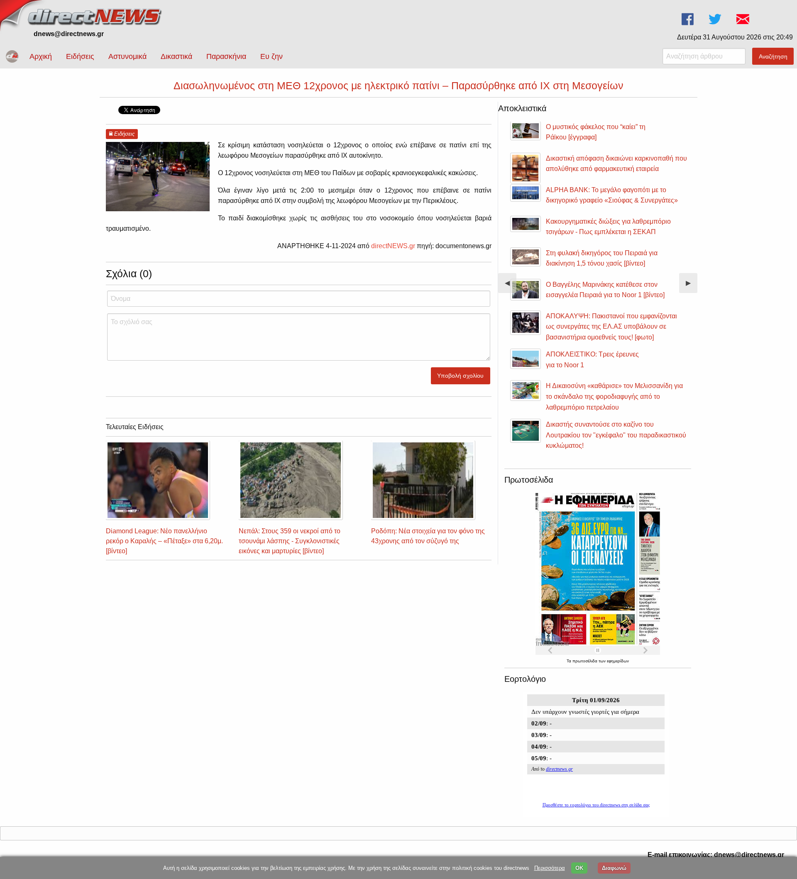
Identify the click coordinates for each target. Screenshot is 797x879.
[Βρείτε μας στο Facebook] (688, 19)
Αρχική (40, 56)
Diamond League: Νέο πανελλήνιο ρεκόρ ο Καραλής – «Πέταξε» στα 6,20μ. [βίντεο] (164, 540)
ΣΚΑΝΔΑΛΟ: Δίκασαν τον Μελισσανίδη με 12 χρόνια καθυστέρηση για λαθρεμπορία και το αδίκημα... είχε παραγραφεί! (648, 239)
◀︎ (510, 286)
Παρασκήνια (226, 56)
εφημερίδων (618, 661)
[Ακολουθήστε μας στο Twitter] (716, 19)
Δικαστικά (176, 56)
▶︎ (691, 286)
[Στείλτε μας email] (744, 19)
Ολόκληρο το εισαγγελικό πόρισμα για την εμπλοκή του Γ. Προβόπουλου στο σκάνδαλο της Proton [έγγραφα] (647, 200)
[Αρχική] (95, 15)
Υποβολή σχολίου (460, 375)
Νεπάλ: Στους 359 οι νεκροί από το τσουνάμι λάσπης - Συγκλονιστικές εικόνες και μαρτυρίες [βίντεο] (289, 540)
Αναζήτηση (773, 56)
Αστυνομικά (127, 56)
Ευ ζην (271, 56)
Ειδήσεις (80, 56)
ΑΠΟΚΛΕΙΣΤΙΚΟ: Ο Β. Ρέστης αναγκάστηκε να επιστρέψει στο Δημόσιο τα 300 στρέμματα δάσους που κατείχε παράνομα (650, 379)
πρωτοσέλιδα (585, 661)
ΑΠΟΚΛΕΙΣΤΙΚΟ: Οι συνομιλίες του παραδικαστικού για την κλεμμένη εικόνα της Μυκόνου (646, 340)
